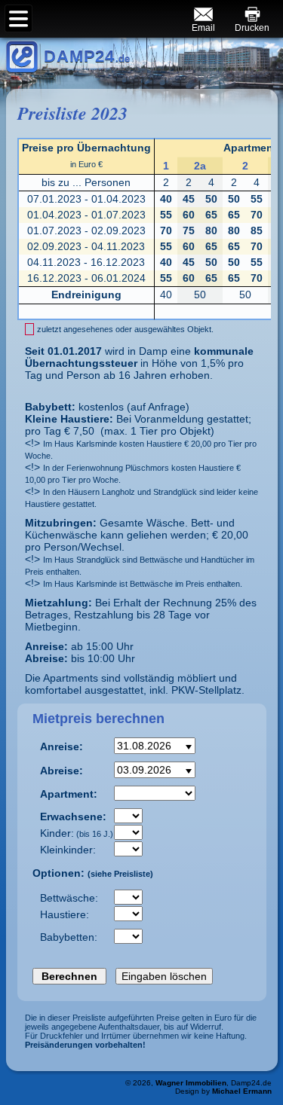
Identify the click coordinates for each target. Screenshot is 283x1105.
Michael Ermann (242, 1091)
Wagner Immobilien (190, 1083)
